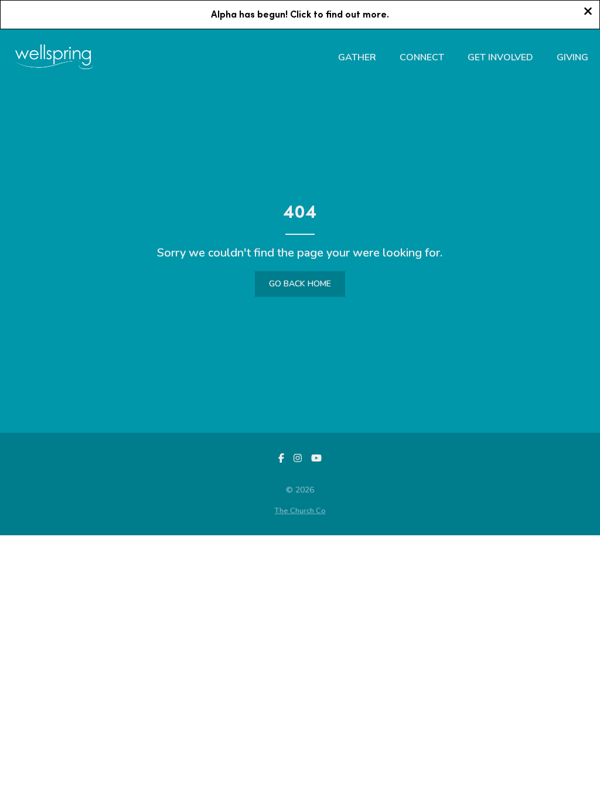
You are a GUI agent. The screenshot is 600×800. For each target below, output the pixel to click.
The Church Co (300, 510)
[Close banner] (588, 12)
